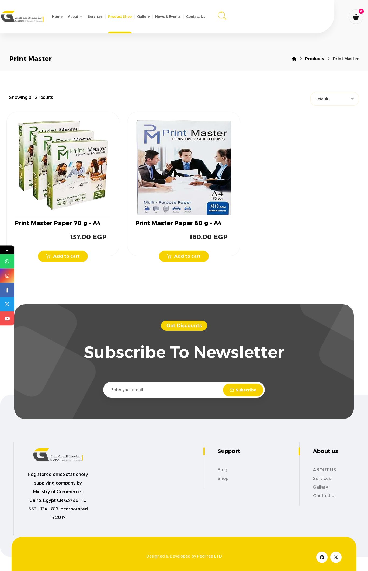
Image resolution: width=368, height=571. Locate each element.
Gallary (320, 487)
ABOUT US (324, 469)
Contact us (324, 495)
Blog (222, 469)
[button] (222, 15)
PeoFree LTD (209, 556)
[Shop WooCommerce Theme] (22, 16)
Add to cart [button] (66, 256)
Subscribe (246, 390)
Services (322, 478)
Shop (223, 478)
